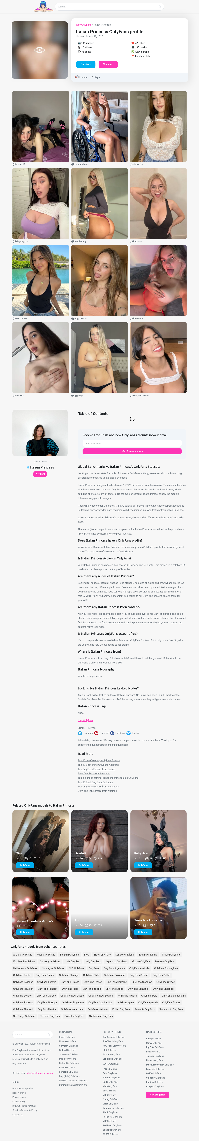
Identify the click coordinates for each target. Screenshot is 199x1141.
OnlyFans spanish (148, 1002)
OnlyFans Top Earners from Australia (97, 790)
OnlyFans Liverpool (163, 988)
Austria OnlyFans (46, 954)
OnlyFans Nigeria (127, 995)
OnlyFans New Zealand (100, 995)
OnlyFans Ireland (92, 988)
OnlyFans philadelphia (174, 995)
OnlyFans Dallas (161, 975)
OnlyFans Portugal (47, 1002)
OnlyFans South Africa (100, 1002)
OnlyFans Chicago (69, 975)
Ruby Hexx (141, 853)
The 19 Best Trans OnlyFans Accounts (98, 764)
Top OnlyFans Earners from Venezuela (98, 786)
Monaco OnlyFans (165, 961)
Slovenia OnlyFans (50, 1016)
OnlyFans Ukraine (47, 1009)
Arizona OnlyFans (22, 954)
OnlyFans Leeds (114, 988)
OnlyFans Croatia (139, 975)
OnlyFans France (93, 982)
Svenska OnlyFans (75, 1016)
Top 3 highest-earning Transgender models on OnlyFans (108, 777)
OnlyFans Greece (165, 982)
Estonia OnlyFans (148, 954)
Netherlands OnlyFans (25, 968)
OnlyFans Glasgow (142, 982)
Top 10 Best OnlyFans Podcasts (95, 782)
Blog (86, 954)
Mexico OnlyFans (141, 961)
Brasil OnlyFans (102, 954)
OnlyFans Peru (149, 995)
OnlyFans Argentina (114, 968)
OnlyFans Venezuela (72, 1009)
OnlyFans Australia (139, 968)
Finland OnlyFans (171, 954)
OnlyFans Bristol (22, 975)
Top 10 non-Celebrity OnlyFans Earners (99, 760)
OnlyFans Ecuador (23, 982)
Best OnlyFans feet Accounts (94, 773)
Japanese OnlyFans (116, 961)
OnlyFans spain (125, 1002)
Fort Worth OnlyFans (24, 961)
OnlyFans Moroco (46, 995)
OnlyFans (94, 968)
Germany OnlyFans (50, 961)
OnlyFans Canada (45, 975)
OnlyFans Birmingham (166, 968)
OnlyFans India (70, 988)
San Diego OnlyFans (24, 1016)
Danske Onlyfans (124, 954)
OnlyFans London (22, 995)
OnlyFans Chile (91, 975)
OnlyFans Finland (70, 982)
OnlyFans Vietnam (98, 1009)
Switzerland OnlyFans (101, 1016)
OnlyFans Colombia (114, 975)
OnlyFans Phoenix (23, 1002)
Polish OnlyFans (121, 1009)
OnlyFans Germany (117, 982)
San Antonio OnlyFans (171, 1009)
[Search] (160, 6)
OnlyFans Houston (23, 988)
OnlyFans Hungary (47, 988)
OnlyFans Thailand (23, 1009)
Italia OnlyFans (73, 961)
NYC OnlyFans (76, 968)
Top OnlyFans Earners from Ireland (96, 769)
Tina (19, 853)
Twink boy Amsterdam (149, 920)
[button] (86, 733)
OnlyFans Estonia (46, 982)
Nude (81, 712)
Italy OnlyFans (83, 24)
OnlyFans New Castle (72, 995)
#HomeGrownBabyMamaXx (34, 921)
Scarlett (80, 853)
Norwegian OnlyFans (53, 968)
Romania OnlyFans (145, 1009)
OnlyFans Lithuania (138, 988)
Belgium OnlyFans (69, 954)
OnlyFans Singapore (73, 1002)
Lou (77, 920)
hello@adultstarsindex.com (39, 1073)
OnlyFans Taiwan (171, 1002)
